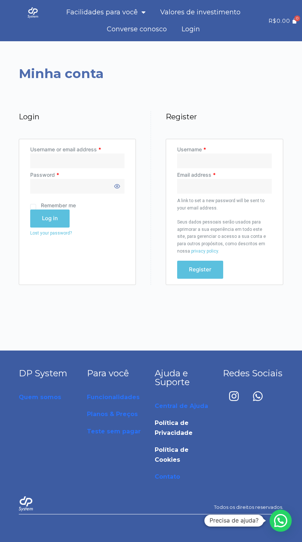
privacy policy (204, 251)
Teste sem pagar (114, 431)
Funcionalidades (113, 397)
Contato (167, 476)
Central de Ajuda (181, 405)
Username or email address (65, 149)
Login (191, 29)
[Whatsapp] (258, 396)
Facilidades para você (102, 12)
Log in (50, 218)
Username (191, 149)
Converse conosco (137, 29)
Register (200, 269)
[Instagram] (234, 396)
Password (44, 175)
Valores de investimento (200, 12)
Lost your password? (51, 233)
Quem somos (40, 397)
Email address (196, 175)
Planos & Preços (112, 414)
